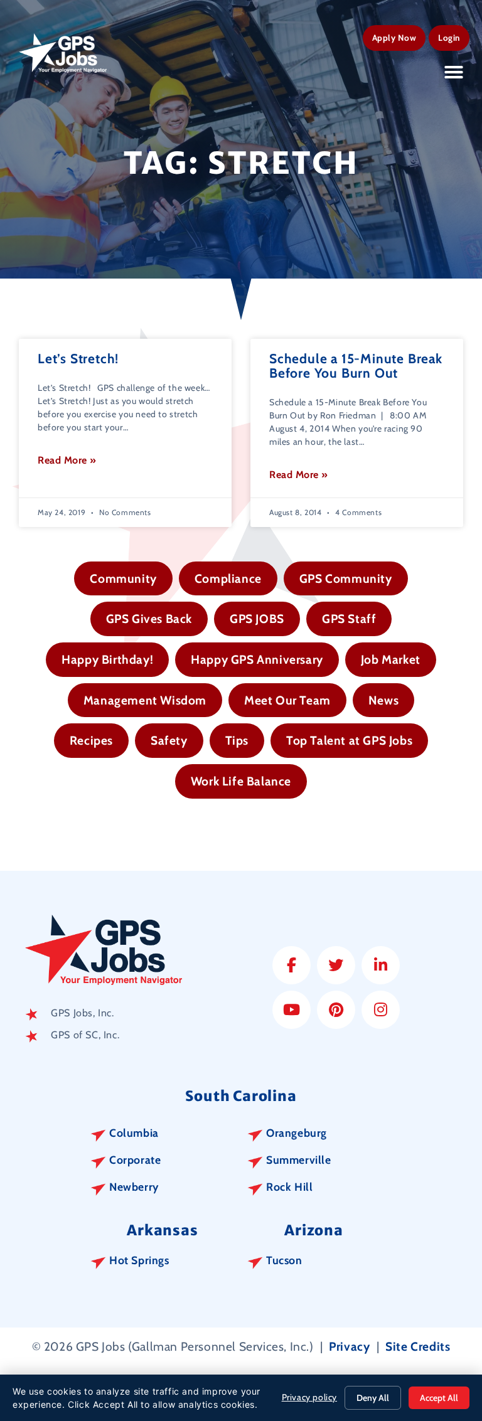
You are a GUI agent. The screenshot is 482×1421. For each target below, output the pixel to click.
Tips (237, 740)
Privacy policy (309, 1397)
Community (123, 578)
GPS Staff (349, 618)
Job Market (390, 659)
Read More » (67, 460)
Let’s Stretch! (78, 358)
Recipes (91, 740)
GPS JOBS (257, 618)
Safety (169, 740)
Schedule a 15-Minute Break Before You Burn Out (355, 366)
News (383, 700)
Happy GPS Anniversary (257, 659)
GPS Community (345, 578)
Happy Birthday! (107, 659)
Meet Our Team (287, 700)
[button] (454, 72)
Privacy (349, 1346)
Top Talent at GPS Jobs (349, 740)
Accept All (439, 1397)
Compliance (228, 578)
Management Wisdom (144, 700)
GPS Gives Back (149, 618)
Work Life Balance (241, 781)
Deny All (372, 1397)
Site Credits (417, 1346)
